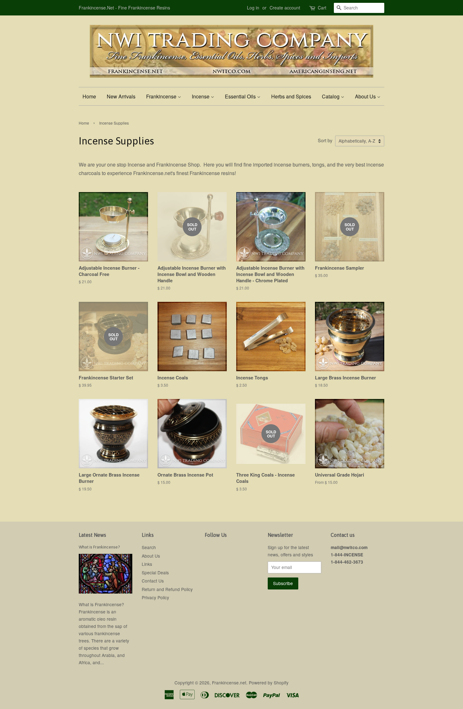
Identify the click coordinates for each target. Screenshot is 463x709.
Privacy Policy (155, 597)
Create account (285, 7)
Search (149, 547)
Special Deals (155, 572)
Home (89, 96)
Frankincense (162, 96)
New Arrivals (121, 96)
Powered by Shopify (269, 682)
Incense (201, 96)
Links (147, 564)
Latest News (92, 535)
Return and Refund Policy (167, 589)
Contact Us (153, 580)
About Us (366, 96)
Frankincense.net (229, 682)
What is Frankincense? (99, 546)
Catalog (331, 96)
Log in (253, 7)
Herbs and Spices (291, 96)
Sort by (325, 140)
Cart (322, 7)
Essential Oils (241, 96)
